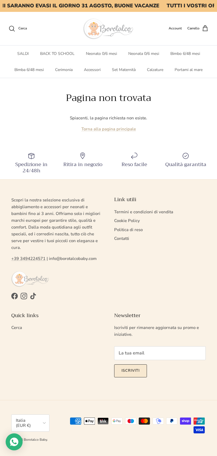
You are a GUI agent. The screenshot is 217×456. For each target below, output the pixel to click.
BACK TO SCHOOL (57, 53)
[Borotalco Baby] (108, 29)
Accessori (92, 69)
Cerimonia (64, 69)
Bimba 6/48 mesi (29, 69)
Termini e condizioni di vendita (143, 212)
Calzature (155, 69)
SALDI (23, 53)
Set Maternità (124, 69)
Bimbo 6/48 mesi (185, 53)
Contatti (121, 238)
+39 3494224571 (28, 258)
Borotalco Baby (35, 439)
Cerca (16, 327)
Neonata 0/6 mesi (143, 53)
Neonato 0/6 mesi (101, 53)
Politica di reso (128, 230)
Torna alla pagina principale (108, 129)
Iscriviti (130, 370)
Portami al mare (189, 69)
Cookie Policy (127, 220)
